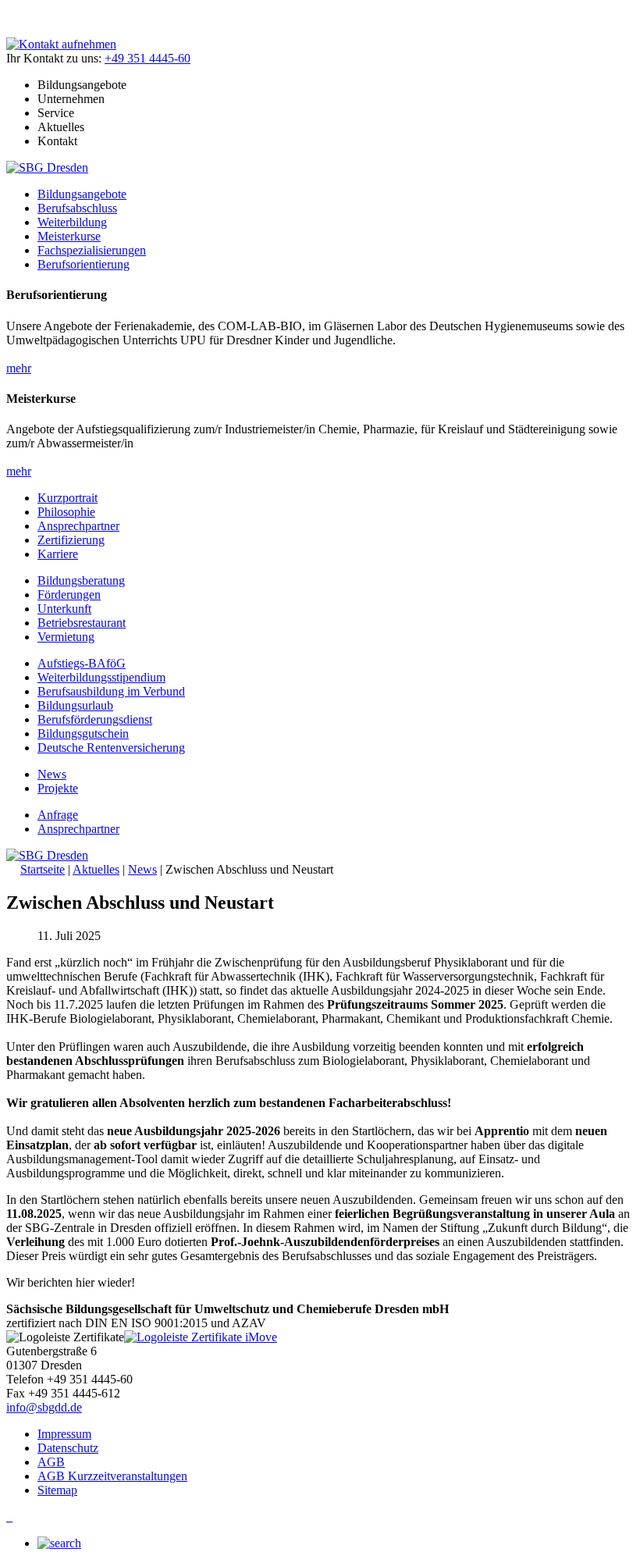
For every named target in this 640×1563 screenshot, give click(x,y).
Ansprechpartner (78, 525)
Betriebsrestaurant (81, 622)
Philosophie (66, 511)
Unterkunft (64, 608)
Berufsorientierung (83, 264)
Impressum (64, 1433)
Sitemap (57, 1490)
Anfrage (57, 814)
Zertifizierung (71, 540)
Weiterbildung (72, 222)
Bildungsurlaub (75, 705)
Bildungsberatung (81, 580)
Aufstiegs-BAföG (81, 663)
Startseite (42, 869)
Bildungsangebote (81, 194)
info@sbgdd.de (44, 1407)
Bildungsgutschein (83, 733)
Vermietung (65, 636)
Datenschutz (67, 1447)
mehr (18, 368)
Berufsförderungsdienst (94, 719)
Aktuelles (96, 869)
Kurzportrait (67, 497)
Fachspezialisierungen (91, 250)
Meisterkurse (69, 236)
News (51, 774)
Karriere (57, 554)
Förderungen (69, 594)
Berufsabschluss (77, 208)
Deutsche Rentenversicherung (111, 747)
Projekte (57, 788)
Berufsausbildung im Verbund (111, 691)
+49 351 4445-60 (147, 58)
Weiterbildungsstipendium (101, 677)
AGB (51, 1462)
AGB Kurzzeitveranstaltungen (112, 1476)
